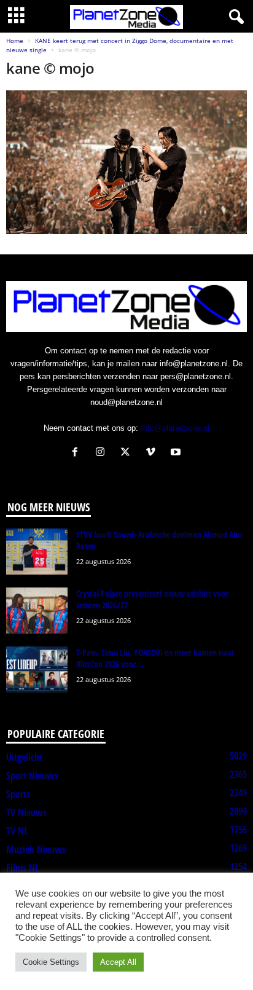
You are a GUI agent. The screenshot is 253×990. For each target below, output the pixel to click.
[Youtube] (177, 453)
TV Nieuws (26, 812)
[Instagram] (102, 453)
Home (14, 40)
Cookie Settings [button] (51, 962)
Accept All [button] (118, 962)
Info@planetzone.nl (175, 428)
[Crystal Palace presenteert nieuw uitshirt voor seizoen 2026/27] (37, 610)
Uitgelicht (24, 757)
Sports (18, 794)
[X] (128, 453)
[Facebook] (77, 453)
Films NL (22, 867)
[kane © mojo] (126, 162)
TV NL (17, 831)
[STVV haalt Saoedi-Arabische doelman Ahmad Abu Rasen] (37, 551)
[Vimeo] (153, 453)
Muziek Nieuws (36, 849)
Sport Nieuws (32, 775)
